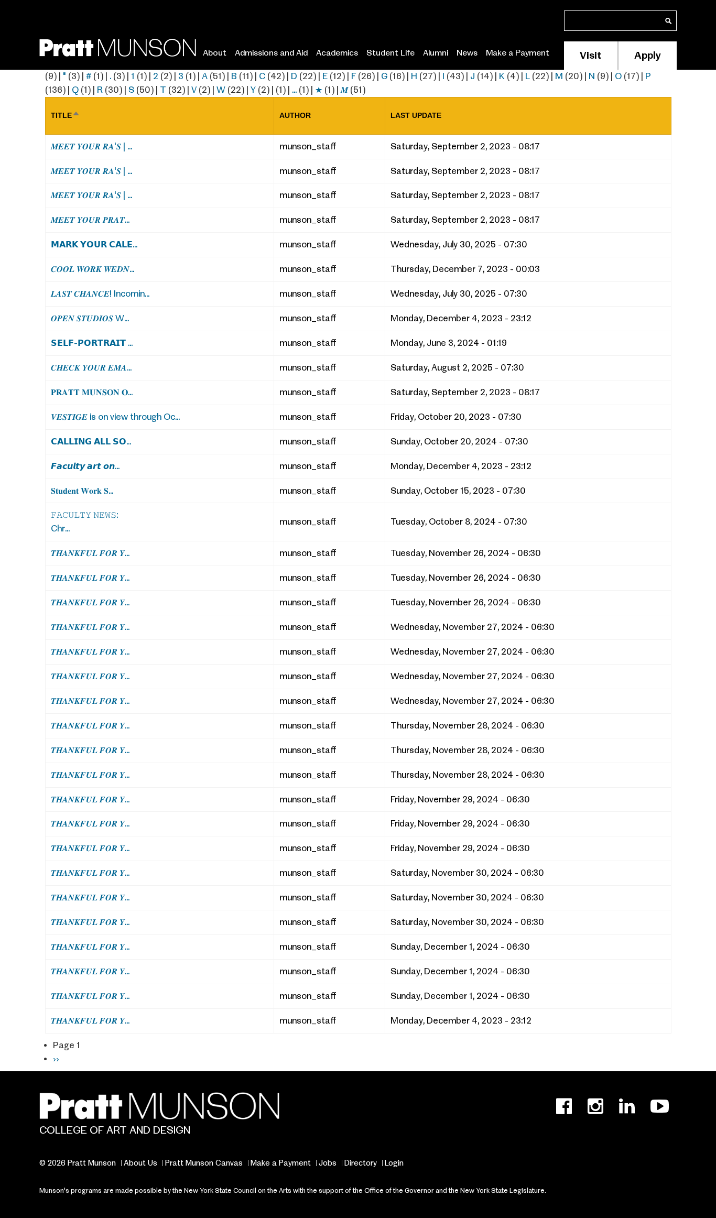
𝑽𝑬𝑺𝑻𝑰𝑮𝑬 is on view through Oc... (115, 417)
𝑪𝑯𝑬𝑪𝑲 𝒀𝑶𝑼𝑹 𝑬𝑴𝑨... (91, 368)
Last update (415, 115)
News (467, 53)
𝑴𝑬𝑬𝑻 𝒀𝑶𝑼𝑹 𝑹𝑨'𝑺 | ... (91, 146)
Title (65, 115)
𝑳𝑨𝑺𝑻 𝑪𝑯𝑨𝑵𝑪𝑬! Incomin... (100, 294)
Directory (360, 1163)
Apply (647, 55)
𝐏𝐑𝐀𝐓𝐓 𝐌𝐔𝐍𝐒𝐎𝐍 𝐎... (92, 392)
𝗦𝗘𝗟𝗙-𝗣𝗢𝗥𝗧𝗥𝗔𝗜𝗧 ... (92, 343)
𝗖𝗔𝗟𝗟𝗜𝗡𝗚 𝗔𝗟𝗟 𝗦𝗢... (91, 442)
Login (394, 1163)
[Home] (117, 46)
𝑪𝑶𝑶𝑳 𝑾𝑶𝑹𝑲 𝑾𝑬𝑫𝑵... (92, 269)
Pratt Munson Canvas (204, 1163)
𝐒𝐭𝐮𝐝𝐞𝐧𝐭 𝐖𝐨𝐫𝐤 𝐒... (82, 491)
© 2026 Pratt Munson (77, 1163)
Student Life (390, 53)
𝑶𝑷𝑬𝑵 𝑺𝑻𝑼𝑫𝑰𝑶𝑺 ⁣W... (90, 318)
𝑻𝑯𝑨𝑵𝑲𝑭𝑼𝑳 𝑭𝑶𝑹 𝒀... (90, 553)
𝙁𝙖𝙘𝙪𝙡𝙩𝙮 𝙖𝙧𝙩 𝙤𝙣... (85, 466)
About (214, 53)
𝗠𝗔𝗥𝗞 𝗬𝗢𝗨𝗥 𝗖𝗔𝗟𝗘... (94, 244)
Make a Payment (517, 53)
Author (295, 115)
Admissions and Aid (271, 53)
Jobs (328, 1163)
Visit (591, 55)
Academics (337, 53)
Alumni (435, 53)
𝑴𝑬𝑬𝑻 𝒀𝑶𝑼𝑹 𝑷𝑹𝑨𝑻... (90, 220)
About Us (140, 1163)
